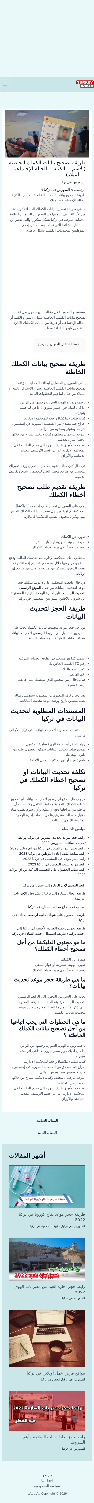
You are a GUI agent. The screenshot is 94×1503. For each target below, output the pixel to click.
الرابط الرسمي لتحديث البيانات (32, 633)
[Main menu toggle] (5, 84)
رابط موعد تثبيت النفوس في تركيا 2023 (57, 864)
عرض (43, 344)
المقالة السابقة (47, 1121)
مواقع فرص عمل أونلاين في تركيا (56, 1373)
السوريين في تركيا (73, 182)
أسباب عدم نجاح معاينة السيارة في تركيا (57, 907)
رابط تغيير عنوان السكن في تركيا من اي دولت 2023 (47, 848)
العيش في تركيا (50, 1379)
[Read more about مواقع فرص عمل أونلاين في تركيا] (47, 1338)
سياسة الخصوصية (47, 1486)
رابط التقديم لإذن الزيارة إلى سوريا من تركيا (54, 885)
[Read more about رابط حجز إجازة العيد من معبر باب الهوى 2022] (47, 1259)
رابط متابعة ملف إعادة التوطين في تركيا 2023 (52, 854)
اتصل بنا (47, 1480)
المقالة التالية (47, 1133)
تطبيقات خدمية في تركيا (45, 1226)
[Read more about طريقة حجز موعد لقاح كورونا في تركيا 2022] (47, 1187)
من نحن (47, 1475)
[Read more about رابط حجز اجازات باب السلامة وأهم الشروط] (47, 1411)
